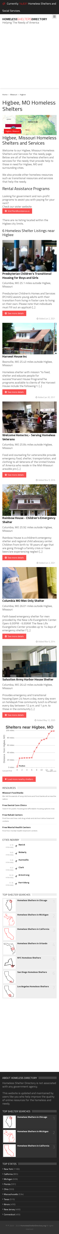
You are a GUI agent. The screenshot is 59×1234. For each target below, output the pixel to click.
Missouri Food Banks (12, 792)
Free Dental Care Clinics (14, 805)
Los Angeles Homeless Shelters (33, 986)
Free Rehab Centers (12, 814)
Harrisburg (23, 882)
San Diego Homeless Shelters (32, 972)
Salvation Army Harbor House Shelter (27, 679)
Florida (7, 1184)
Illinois (7, 1204)
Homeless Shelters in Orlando (32, 943)
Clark (21, 867)
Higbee (23, 94)
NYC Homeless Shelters (29, 957)
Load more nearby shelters (20, 779)
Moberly (22, 852)
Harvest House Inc (14, 356)
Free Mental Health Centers (16, 827)
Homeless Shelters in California (33, 929)
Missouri (13, 94)
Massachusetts (11, 1194)
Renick (22, 844)
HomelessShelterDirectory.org (33, 1225)
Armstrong (24, 874)
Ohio (6, 1189)
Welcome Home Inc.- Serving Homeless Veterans (28, 437)
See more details (15, 313)
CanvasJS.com (51, 771)
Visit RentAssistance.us (18, 211)
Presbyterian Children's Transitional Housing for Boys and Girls (26, 275)
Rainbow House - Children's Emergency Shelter (28, 519)
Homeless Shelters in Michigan (32, 914)
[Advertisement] (29, 58)
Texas (6, 1199)
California (8, 1174)
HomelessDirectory (24, 19)
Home (5, 94)
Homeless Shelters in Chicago (32, 900)
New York (8, 1169)
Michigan (8, 1179)
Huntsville (23, 859)
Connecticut (9, 1214)
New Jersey (9, 1209)
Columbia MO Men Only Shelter (23, 600)
